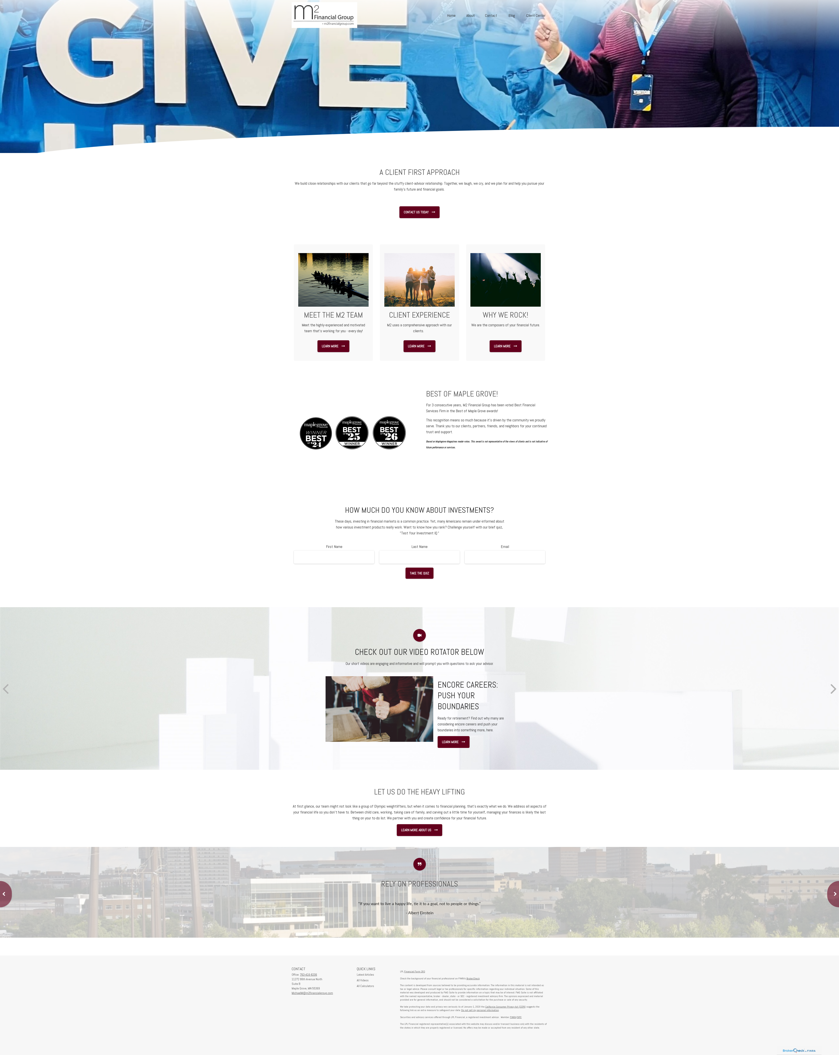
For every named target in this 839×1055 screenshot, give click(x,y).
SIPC (519, 1017)
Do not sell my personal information (480, 1010)
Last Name (420, 546)
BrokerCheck (473, 978)
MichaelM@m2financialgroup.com (312, 993)
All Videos (363, 980)
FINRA (513, 1017)
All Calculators (365, 986)
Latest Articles (365, 975)
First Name (334, 546)
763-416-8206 (308, 975)
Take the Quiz (419, 573)
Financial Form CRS (414, 971)
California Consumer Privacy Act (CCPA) (505, 1006)
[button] (451, 15)
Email (505, 546)
